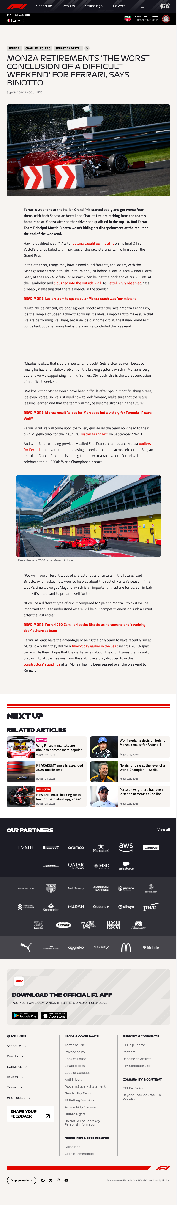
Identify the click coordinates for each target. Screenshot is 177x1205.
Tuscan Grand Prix (94, 434)
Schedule (44, 6)
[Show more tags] (87, 48)
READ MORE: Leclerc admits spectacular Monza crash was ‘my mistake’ (80, 298)
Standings (94, 6)
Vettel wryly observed (124, 283)
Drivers (119, 6)
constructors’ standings (42, 664)
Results (68, 6)
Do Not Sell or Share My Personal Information (82, 1123)
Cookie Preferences (79, 1154)
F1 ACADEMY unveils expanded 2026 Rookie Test (59, 767)
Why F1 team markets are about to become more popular (59, 747)
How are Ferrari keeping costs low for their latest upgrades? (58, 796)
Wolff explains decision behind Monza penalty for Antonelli (143, 742)
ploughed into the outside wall (77, 283)
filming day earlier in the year (94, 646)
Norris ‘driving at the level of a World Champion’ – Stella (142, 767)
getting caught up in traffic (93, 243)
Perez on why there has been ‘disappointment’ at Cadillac (141, 791)
